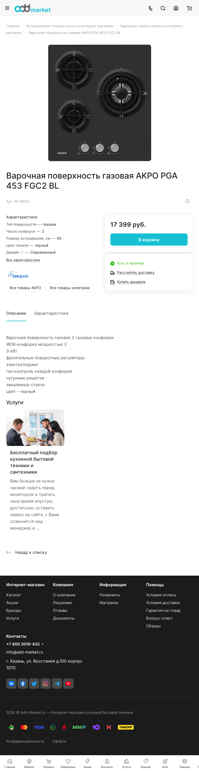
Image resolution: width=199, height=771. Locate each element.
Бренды (13, 610)
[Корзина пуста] (189, 8)
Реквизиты (110, 594)
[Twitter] (34, 683)
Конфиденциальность (25, 741)
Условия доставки (163, 602)
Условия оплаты (161, 594)
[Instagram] (45, 683)
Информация (113, 584)
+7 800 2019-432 (23, 644)
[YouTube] (68, 683)
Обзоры (153, 625)
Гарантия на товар (163, 610)
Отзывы (60, 610)
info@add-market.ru (24, 652)
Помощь (155, 584)
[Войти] (176, 8)
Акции (12, 602)
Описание (16, 313)
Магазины (109, 602)
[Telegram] (57, 683)
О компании (64, 594)
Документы (63, 618)
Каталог (13, 594)
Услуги (12, 618)
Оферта (59, 741)
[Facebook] (23, 683)
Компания (63, 584)
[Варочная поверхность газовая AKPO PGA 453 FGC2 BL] (99, 102)
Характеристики (51, 313)
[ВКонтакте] (11, 683)
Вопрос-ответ (159, 618)
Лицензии (62, 602)
